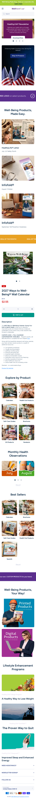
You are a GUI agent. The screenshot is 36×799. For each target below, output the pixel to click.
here (28, 338)
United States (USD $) (10, 789)
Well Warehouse (15, 796)
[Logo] (18, 9)
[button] (33, 8)
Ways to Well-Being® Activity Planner (15, 25)
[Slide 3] (21, 480)
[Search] (3, 14)
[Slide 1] (16, 281)
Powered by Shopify (24, 796)
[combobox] (18, 14)
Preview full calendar (7, 368)
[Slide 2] (19, 281)
